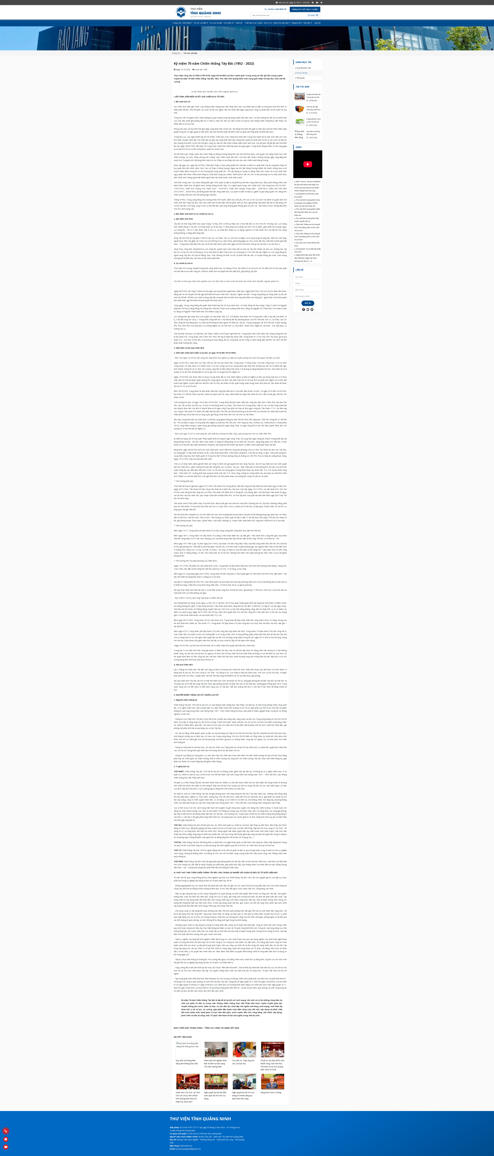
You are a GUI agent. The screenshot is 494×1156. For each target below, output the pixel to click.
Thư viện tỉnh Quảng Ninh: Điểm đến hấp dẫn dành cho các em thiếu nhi (307, 212)
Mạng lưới (296, 22)
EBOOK (239, 22)
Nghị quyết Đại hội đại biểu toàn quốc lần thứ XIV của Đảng (215, 1095)
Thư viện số (228, 22)
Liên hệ (317, 22)
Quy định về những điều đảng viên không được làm (187, 1062)
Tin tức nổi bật (190, 53)
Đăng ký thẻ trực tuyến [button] (305, 9)
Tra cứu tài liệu (215, 22)
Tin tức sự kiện (200, 22)
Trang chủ (176, 22)
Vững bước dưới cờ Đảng (271, 1092)
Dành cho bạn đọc (281, 22)
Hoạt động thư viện (303, 68)
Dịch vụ (267, 22)
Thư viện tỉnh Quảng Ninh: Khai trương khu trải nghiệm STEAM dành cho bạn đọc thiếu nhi (307, 203)
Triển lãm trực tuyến (253, 22)
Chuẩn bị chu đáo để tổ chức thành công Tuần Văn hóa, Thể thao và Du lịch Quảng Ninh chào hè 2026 (273, 1065)
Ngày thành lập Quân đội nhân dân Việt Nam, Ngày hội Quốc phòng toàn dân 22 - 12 (307, 258)
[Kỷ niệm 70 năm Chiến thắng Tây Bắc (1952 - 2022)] (200, 12)
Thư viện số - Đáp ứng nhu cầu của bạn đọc (243, 1062)
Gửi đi (308, 303)
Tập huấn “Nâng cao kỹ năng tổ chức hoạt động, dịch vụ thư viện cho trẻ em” (307, 227)
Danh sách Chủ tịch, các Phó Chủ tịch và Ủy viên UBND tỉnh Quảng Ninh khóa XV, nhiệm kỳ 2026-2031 (188, 1097)
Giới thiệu (186, 22)
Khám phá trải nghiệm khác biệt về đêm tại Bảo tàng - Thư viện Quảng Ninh (215, 1063)
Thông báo (300, 78)
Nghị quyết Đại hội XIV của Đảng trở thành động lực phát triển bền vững (243, 1095)
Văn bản (307, 22)
